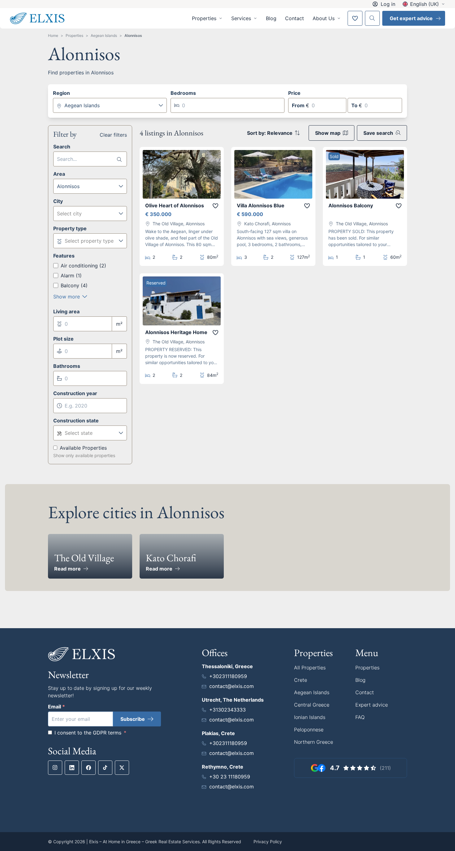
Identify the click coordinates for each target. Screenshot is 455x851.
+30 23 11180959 (229, 777)
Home (53, 35)
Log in (388, 4)
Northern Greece (313, 742)
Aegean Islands (104, 35)
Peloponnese (308, 729)
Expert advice (371, 705)
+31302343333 (227, 710)
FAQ (360, 717)
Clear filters (113, 135)
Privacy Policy (268, 841)
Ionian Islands (309, 717)
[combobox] (110, 105)
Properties (74, 35)
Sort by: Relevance (269, 133)
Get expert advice (411, 18)
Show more (66, 296)
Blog (271, 18)
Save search (378, 133)
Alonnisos (133, 35)
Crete (300, 680)
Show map (327, 133)
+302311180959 (228, 676)
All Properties (310, 667)
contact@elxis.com (231, 686)
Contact (294, 18)
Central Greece (311, 705)
